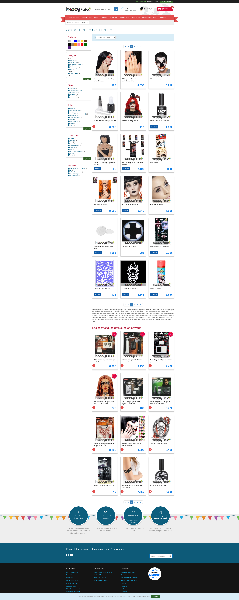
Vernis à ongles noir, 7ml (158, 485)
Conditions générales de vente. (103, 572)
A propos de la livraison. (73, 592)
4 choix (125, 294)
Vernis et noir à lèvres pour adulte (105, 121)
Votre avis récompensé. (128, 572)
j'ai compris (155, 596)
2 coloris (98, 210)
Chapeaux (113, 18)
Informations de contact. (101, 580)
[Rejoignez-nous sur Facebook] (67, 555)
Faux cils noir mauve (157, 204)
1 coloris (154, 252)
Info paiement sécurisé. (73, 589)
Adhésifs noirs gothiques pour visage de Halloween (104, 403)
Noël (122, 589)
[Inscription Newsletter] (170, 556)
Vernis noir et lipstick (100, 204)
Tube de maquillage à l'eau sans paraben (132, 164)
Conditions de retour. (72, 583)
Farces (149, 18)
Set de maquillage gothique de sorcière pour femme (160, 403)
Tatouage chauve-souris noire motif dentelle (132, 486)
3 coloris (154, 127)
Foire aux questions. (72, 572)
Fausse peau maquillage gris (159, 246)
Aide (126, 8)
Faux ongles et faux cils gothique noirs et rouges (104, 80)
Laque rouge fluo (155, 288)
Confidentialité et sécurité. (101, 575)
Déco (96, 18)
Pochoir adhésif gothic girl (102, 288)
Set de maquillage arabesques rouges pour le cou (104, 444)
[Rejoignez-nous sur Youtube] (71, 555)
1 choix (97, 169)
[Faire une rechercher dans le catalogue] (116, 9)
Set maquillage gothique (130, 204)
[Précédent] (128, 46)
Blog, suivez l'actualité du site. (130, 578)
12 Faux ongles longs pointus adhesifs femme (131, 444)
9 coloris (126, 169)
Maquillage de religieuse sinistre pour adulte (161, 361)
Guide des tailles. (71, 586)
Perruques (135, 18)
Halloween (124, 586)
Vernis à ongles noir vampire (159, 121)
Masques (104, 18)
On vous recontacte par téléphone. (133, 521)
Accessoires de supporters (129, 580)
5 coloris (98, 252)
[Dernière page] (141, 46)
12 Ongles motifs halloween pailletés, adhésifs (131, 80)
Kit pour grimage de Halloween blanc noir (132, 361)
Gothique (72, 108)
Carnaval (123, 583)
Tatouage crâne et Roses (158, 443)
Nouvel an (124, 592)
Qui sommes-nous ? (100, 578)
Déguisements (74, 18)
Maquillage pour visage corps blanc (103, 247)
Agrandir (87, 79)
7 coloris (154, 294)
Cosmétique (124, 18)
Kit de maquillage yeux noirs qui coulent (104, 361)
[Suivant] (137, 46)
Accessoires (86, 18)
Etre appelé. (69, 578)
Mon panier (167, 8)
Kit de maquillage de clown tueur (161, 79)
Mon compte (148, 8)
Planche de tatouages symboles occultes (104, 164)
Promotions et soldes (127, 575)
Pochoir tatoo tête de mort (130, 288)
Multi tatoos (154, 163)
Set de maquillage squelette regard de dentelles (131, 403)
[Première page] (125, 46)
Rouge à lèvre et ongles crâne (104, 485)
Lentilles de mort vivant (129, 246)
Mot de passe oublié (72, 580)
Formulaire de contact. (73, 575)
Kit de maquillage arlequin (130, 121)
